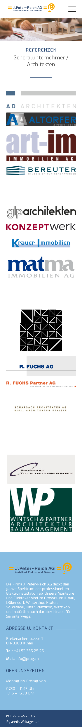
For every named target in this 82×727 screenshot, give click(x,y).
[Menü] (70, 9)
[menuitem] (70, 9)
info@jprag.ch (27, 658)
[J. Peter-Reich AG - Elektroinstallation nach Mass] (34, 9)
